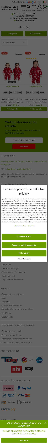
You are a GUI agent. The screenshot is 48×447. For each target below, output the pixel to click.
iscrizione (24, 440)
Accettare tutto (24, 237)
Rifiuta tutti (24, 253)
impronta (31, 226)
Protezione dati (20, 226)
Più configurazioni (24, 259)
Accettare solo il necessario (24, 245)
